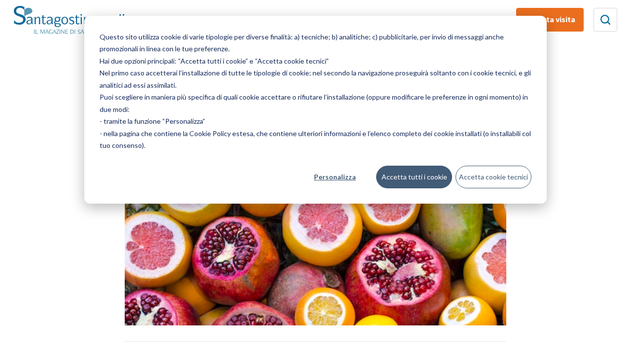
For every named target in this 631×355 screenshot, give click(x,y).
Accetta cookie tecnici (493, 177)
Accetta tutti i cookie (414, 177)
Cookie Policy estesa (221, 133)
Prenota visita (550, 19)
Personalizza (335, 177)
